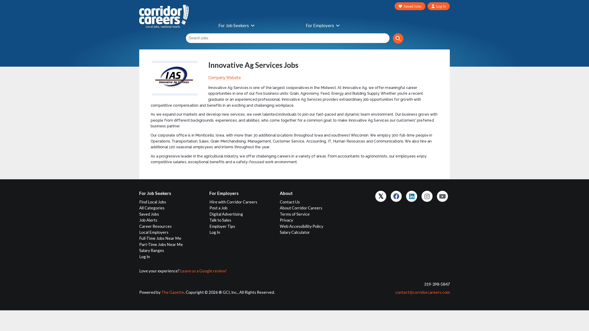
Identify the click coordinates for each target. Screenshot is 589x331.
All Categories (152, 207)
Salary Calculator (295, 232)
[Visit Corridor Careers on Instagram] (427, 196)
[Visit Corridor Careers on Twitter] (380, 196)
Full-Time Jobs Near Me (160, 238)
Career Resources (155, 226)
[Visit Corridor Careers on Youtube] (442, 196)
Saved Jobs (149, 214)
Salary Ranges (151, 250)
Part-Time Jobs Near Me (161, 244)
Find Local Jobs (152, 202)
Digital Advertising (226, 214)
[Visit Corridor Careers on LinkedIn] (411, 196)
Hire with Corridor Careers (233, 202)
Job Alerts (148, 220)
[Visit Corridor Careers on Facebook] (396, 196)
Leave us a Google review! (203, 270)
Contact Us (290, 202)
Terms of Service (295, 214)
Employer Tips (222, 226)
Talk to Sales (220, 220)
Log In (144, 256)
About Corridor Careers (301, 207)
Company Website (224, 77)
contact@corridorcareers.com (422, 292)
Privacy (286, 220)
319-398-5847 (437, 284)
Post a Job (218, 207)
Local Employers (153, 232)
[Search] (398, 38)
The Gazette (172, 292)
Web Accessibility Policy (301, 226)
